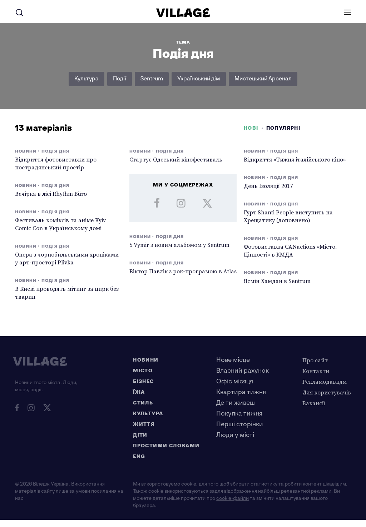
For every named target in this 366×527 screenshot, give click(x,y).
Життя (144, 424)
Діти (140, 435)
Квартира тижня (241, 392)
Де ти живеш (235, 403)
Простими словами (166, 446)
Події (119, 78)
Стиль (143, 403)
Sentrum (151, 78)
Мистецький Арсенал (263, 78)
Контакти (315, 371)
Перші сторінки (239, 424)
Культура (86, 78)
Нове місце (233, 360)
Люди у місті (235, 435)
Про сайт (315, 360)
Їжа (139, 392)
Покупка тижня (239, 413)
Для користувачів (326, 392)
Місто (143, 371)
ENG (139, 456)
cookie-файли (232, 498)
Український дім (198, 78)
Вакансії (313, 403)
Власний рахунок (242, 370)
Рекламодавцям (324, 382)
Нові (251, 128)
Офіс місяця (234, 381)
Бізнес (143, 381)
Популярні (283, 128)
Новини (145, 360)
